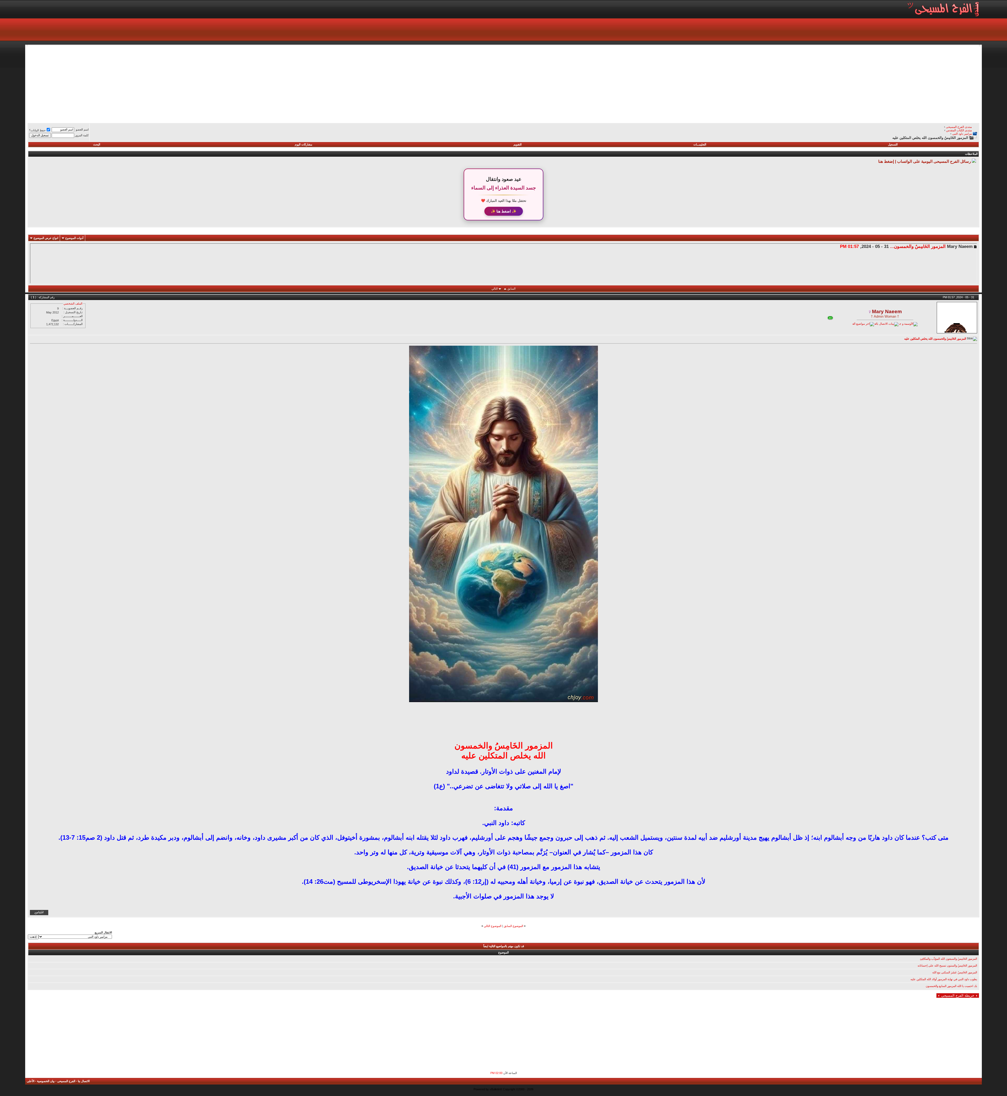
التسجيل (893, 144)
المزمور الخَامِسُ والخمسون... (918, 246)
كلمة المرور (82, 135)
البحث (96, 144)
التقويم (517, 144)
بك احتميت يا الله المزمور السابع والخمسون (951, 986)
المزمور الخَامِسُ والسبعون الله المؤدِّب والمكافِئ (948, 958)
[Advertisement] (822, 83)
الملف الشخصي (72, 303)
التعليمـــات (699, 144)
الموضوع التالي (492, 925)
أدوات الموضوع (74, 238)
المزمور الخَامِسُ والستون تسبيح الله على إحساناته (947, 965)
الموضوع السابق (513, 925)
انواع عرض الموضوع (46, 238)
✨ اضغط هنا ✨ (503, 211)
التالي (494, 288)
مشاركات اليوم (303, 144)
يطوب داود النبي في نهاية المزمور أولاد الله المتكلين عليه (943, 979)
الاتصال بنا (84, 1081)
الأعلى (30, 1081)
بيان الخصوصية (46, 1081)
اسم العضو (82, 129)
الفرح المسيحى (66, 1081)
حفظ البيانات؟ (37, 130)
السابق (511, 288)
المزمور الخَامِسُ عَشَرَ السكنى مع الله (954, 972)
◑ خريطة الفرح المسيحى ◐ (957, 995)
